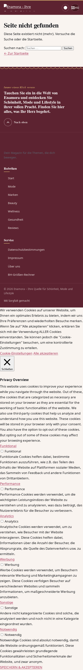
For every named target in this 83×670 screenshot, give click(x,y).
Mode (11, 186)
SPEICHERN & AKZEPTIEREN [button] (21, 667)
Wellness (14, 211)
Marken (13, 195)
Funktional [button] (8, 446)
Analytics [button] (7, 516)
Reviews (13, 228)
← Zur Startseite (16, 53)
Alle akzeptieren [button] (45, 353)
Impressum (15, 258)
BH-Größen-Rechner (21, 274)
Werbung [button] (7, 559)
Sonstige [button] (6, 602)
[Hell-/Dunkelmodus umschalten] (65, 7)
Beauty (12, 203)
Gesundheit (15, 219)
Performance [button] (10, 483)
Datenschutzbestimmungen (26, 249)
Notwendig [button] (8, 629)
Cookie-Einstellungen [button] (16, 353)
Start (11, 178)
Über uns (14, 266)
